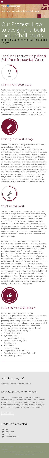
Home (3, 447)
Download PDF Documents (29, 447)
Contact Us (12, 447)
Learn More (7, 413)
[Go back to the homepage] (11, 7)
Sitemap (4, 449)
